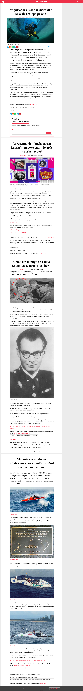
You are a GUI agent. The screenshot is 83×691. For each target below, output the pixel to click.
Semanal (15, 129)
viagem (18, 668)
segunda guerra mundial (23, 435)
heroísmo (34, 435)
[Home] (3, 2)
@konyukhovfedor (14, 514)
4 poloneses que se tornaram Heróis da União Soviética (25, 447)
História (22, 269)
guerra (12, 435)
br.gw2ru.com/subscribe (47, 237)
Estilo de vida (23, 155)
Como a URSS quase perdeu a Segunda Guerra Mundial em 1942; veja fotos (31, 445)
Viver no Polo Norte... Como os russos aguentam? (24, 677)
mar (23, 668)
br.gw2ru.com (13, 222)
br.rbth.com (27, 219)
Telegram (51, 46)
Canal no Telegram (16, 230)
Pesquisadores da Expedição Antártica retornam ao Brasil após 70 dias (30, 679)
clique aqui (43, 253)
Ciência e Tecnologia (24, 17)
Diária (20, 129)
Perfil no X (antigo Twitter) (18, 232)
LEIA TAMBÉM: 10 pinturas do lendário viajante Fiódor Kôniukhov (28, 660)
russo (12, 668)
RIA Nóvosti (33, 104)
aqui (39, 688)
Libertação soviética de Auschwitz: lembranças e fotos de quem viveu (29, 442)
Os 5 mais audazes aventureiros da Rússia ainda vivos (25, 674)
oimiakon (13, 110)
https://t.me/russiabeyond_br (21, 433)
